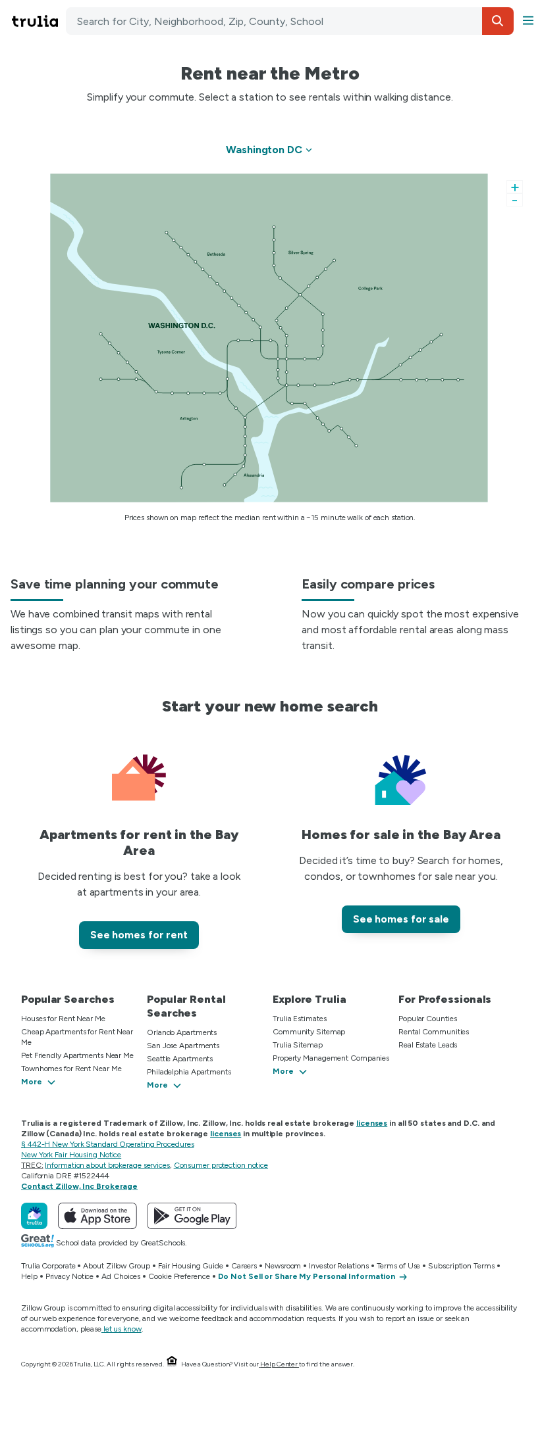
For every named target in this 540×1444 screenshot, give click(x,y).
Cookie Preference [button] (178, 1276)
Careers (244, 1265)
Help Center (279, 1364)
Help (29, 1276)
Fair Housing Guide (190, 1265)
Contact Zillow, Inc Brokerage (79, 1186)
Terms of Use (399, 1265)
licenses (371, 1123)
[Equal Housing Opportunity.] (172, 1364)
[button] (498, 21)
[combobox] (290, 21)
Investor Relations (338, 1265)
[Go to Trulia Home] (37, 21)
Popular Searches (67, 999)
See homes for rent (139, 934)
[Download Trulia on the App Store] (97, 1216)
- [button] (515, 199)
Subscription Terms (461, 1265)
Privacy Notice (69, 1276)
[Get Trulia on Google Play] (192, 1216)
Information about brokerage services (107, 1165)
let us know (122, 1329)
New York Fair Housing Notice (71, 1154)
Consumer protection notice (221, 1165)
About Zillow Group (116, 1265)
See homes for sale (401, 919)
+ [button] (515, 186)
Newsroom (283, 1265)
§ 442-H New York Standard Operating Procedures (107, 1144)
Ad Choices (120, 1276)
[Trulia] (34, 1216)
